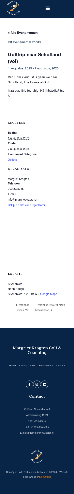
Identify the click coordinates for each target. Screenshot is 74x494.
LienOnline (45, 476)
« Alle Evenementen (23, 32)
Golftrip (12, 159)
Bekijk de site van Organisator (26, 205)
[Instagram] (37, 384)
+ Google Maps (47, 294)
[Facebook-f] (29, 384)
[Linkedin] (44, 384)
